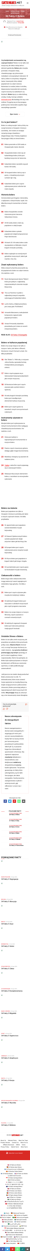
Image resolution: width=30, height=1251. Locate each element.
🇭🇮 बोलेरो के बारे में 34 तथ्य (14, 1176)
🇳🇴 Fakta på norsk (7, 1222)
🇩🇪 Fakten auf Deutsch (18, 1213)
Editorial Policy (12, 1140)
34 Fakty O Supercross (9, 1036)
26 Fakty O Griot (14, 827)
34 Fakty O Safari (7, 946)
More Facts (24, 1147)
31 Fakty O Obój (14, 821)
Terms (23, 1145)
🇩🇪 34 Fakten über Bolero (14, 1167)
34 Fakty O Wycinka (8, 1103)
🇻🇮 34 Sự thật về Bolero (14, 1206)
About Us (3, 1140)
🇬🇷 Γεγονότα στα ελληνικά (10, 1226)
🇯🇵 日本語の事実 (7, 1230)
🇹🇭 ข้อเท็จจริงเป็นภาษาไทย (14, 1239)
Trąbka (7, 465)
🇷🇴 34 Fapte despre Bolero (14, 1195)
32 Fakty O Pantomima (16, 845)
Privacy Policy (5, 1147)
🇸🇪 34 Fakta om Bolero (14, 1199)
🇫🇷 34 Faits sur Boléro (21, 1173)
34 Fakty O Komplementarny (11, 991)
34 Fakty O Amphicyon (9, 1058)
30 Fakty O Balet (14, 833)
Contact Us (15, 1142)
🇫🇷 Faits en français (7, 1215)
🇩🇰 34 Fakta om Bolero (14, 1165)
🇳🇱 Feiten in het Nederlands (14, 1235)
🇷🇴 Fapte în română (6, 1237)
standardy (8, 757)
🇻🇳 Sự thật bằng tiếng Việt (14, 1241)
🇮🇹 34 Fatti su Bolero (14, 1180)
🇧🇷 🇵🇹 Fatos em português (20, 1217)
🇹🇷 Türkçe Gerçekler (10, 1243)
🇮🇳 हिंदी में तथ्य (23, 1226)
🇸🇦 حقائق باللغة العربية (14, 1224)
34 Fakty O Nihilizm (8, 1125)
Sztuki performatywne (14, 35)
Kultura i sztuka (15, 11)
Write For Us (24, 1142)
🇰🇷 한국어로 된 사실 (20, 1230)
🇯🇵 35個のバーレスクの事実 (14, 1182)
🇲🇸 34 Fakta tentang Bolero (14, 1186)
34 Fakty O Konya (7, 1080)
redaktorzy (17, 762)
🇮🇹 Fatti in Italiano (5, 1217)
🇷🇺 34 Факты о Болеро (14, 1197)
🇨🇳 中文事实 (21, 1243)
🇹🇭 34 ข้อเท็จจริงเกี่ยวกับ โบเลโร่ (14, 1201)
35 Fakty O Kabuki (14, 839)
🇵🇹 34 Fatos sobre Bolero (14, 1193)
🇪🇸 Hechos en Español (20, 1215)
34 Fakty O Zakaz (7, 969)
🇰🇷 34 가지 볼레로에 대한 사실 (14, 1184)
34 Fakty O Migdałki (8, 1013)
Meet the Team (23, 1140)
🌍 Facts (6, 1213)
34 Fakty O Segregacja (9, 879)
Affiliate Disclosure (8, 1145)
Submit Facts (15, 1147)
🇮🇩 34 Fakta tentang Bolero (14, 1178)
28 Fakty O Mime (14, 814)
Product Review (5, 1142)
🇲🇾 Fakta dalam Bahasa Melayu (14, 1232)
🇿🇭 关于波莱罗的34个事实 (14, 1208)
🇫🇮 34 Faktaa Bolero (7, 1173)
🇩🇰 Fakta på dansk (7, 1219)
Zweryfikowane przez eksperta (14, 27)
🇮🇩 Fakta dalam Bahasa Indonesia (14, 1228)
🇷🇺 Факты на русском (21, 1237)
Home (7, 11)
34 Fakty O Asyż (7, 924)
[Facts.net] (12, 2)
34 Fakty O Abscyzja (8, 901)
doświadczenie (6, 99)
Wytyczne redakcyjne (14, 28)
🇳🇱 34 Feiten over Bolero (14, 1191)
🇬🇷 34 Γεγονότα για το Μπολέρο (14, 1169)
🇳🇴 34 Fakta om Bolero (14, 1188)
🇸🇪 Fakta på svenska (20, 1219)
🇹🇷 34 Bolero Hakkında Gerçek (14, 1204)
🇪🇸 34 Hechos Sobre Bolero (14, 1171)
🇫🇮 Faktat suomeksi (20, 1222)
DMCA (18, 1145)
